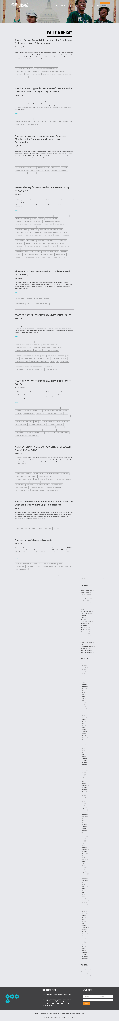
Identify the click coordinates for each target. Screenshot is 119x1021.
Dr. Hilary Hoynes (48, 224)
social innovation (42, 173)
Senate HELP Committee (21, 569)
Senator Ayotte (20, 484)
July (83, 678)
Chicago (34, 218)
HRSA (68, 355)
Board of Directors (85, 605)
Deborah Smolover (85, 976)
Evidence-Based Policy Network (23, 232)
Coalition (56, 6)
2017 (82, 855)
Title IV (53, 432)
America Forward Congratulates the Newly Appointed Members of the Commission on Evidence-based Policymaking (40, 139)
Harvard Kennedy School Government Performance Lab (47, 232)
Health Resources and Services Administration (27, 355)
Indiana (50, 235)
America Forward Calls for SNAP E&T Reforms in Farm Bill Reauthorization (57, 1004)
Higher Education (85, 623)
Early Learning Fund (85, 613)
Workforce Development (87, 650)
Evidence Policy (61, 416)
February (84, 667)
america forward (20, 68)
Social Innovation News (86, 642)
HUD (45, 235)
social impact (65, 249)
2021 (82, 766)
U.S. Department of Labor (38, 490)
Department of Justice (21, 224)
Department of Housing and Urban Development (28, 344)
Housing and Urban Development (33, 235)
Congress (41, 218)
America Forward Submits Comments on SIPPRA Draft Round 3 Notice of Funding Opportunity (57, 1000)
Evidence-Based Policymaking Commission (26, 476)
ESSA (40, 350)
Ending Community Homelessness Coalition (51, 229)
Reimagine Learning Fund (87, 640)
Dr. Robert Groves (42, 227)
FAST (68, 416)
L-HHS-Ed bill (39, 238)
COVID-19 (83, 609)
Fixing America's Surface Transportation (26, 418)
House (65, 232)
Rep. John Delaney (35, 482)
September (84, 731)
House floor (19, 235)
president (51, 427)
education (64, 167)
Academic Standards (21, 407)
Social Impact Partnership (36, 487)
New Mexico (41, 240)
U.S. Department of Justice (22, 490)
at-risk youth (42, 407)
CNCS (37, 342)
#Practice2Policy (85, 592)
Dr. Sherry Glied (63, 227)
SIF (58, 249)
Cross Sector (62, 119)
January (84, 665)
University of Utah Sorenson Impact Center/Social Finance (30, 257)
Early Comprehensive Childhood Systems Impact (28, 347)
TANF (31, 251)
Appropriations (20, 473)
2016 (82, 882)
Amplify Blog (84, 601)
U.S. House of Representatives (31, 254)
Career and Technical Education (88, 607)
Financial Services (43, 476)
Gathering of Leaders (86, 621)
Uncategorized (84, 648)
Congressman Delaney (51, 218)
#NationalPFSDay (20, 342)
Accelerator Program (86, 594)
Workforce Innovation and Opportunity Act (27, 260)
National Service (35, 170)
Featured (83, 619)
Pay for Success (63, 170)
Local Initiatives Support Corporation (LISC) (56, 238)
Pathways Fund (84, 634)
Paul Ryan (28, 74)
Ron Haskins (53, 246)
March (83, 669)
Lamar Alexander (20, 566)
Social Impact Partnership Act (23, 364)
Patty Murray (19, 74)
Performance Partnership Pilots (34, 427)
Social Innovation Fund (22, 251)
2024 (82, 690)
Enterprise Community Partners (24, 350)
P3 (44, 424)
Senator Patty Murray (21, 77)
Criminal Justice (31, 167)
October (84, 684)
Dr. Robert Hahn (53, 227)
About (49, 6)
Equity (82, 617)
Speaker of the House (55, 173)
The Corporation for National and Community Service (29, 369)
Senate (17, 249)
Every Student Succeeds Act (51, 350)
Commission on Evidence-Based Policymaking (46, 68)
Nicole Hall (83, 978)
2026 (82, 663)
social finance (64, 361)
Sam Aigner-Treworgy (64, 246)
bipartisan (29, 68)
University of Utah (60, 254)
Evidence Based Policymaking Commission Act (27, 301)
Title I (47, 432)
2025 (82, 680)
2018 (82, 832)
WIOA (64, 257)
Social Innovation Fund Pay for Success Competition (29, 366)
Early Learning (55, 167)
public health (32, 173)
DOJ (30, 224)
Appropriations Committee (61, 216)
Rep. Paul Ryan (36, 74)
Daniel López (84, 974)
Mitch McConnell (31, 240)
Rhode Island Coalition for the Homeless (37, 246)
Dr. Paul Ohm (32, 227)
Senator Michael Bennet (43, 484)
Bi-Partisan (19, 218)
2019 (82, 818)
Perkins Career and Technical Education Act (54, 243)
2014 (82, 936)
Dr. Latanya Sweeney (21, 227)
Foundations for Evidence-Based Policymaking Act (45, 71)
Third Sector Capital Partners (50, 251)
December (84, 688)
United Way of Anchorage (47, 254)
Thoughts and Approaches (87, 646)
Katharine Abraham (21, 238)
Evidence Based (64, 473)
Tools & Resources (99, 6)
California (26, 218)
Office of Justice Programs (35, 424)
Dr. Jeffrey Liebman (59, 224)
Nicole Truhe (49, 240)
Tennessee (37, 251)
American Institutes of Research (44, 216)
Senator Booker (31, 484)
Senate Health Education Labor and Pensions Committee (56, 566)
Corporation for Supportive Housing (53, 221)
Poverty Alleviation (21, 173)
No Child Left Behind (39, 358)
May (83, 673)
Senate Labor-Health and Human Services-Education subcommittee (39, 249)
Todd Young (64, 251)
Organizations (84, 631)
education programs (29, 413)
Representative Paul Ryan (49, 74)
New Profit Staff (85, 629)
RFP (67, 427)
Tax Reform (83, 644)
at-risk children (33, 407)
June (83, 676)
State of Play (48, 366)
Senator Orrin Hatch (57, 484)
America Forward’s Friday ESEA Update (34, 540)
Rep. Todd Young (46, 482)
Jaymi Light (57, 235)
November (84, 686)
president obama (20, 246)
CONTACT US (105, 2)
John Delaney (66, 235)
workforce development (22, 175)
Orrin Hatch (63, 240)
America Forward (85, 598)
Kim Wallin (31, 238)
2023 (82, 713)
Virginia (50, 257)
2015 (82, 909)
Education (83, 615)
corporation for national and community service (28, 221)
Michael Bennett (20, 240)
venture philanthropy (51, 369)
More (16, 63)
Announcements (85, 603)
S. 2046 (59, 74)
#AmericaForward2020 (86, 590)
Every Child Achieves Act (50, 563)
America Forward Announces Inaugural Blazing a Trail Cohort (57, 995)
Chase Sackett (84, 971)
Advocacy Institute (85, 596)
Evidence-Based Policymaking (23, 71)
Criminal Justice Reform (43, 167)
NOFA (56, 240)
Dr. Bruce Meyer (37, 224)
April (83, 671)
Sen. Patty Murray (67, 74)
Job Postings (84, 625)
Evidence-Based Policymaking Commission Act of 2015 (29, 528)
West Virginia (57, 257)
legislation (42, 479)
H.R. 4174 (62, 71)
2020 (82, 793)
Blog (107, 6)
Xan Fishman (44, 260)
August (83, 707)
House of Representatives (22, 170)
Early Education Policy (21, 229)
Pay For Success (84, 636)
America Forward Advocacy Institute (81, 6)
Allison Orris (19, 216)
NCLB (22, 358)
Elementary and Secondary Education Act (52, 347)
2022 (82, 740)
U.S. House (18, 254)
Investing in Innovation (49, 421)
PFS (27, 361)
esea (36, 350)
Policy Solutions (65, 6)
